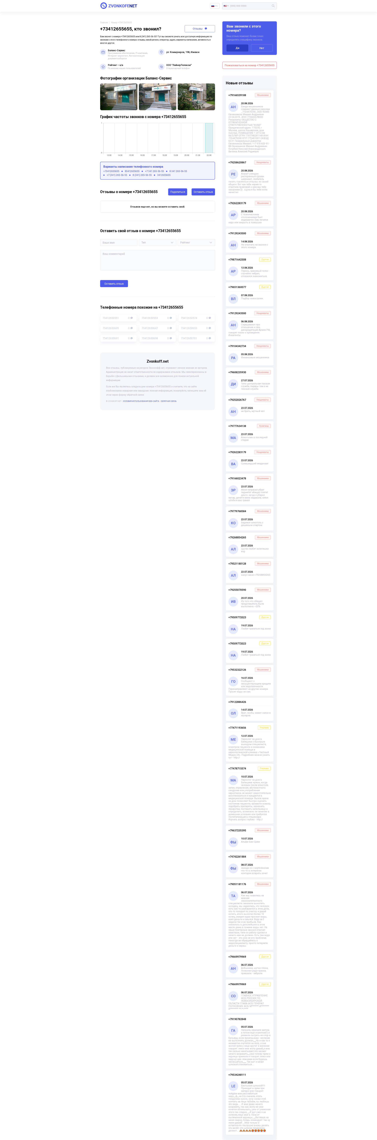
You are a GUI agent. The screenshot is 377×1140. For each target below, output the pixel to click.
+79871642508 (248, 259)
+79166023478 (248, 478)
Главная (104, 22)
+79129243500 (248, 233)
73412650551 (116, 318)
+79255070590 (248, 589)
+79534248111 (237, 1074)
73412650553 (155, 318)
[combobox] (226, 6)
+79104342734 (248, 346)
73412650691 (116, 338)
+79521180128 (248, 563)
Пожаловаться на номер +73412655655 (250, 65)
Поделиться (177, 191)
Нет (261, 48)
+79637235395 (248, 830)
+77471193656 (248, 727)
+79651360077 (248, 287)
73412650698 (155, 338)
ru (216, 6)
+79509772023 (248, 617)
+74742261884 (248, 856)
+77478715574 (248, 768)
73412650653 (194, 328)
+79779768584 (248, 511)
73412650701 (194, 338)
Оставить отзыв (203, 191)
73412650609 (116, 328)
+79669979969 (248, 956)
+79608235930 (248, 372)
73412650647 (155, 328)
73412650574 (194, 318)
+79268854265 (248, 537)
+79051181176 (248, 884)
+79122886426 (237, 701)
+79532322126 (248, 669)
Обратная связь (169, 401)
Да (237, 47)
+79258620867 (248, 162)
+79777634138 (248, 426)
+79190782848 (237, 1019)
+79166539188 (248, 95)
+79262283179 (248, 203)
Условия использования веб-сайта (141, 401)
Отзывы (198, 28)
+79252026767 (248, 399)
